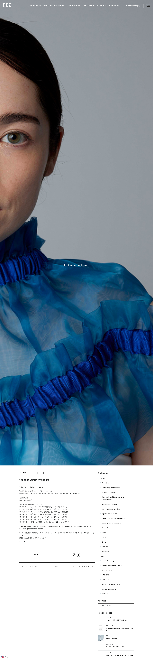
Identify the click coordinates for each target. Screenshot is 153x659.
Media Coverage (108, 561)
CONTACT (114, 6)
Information (32, 473)
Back (56, 567)
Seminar (105, 547)
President (105, 483)
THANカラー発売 (111, 638)
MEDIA (103, 556)
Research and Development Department (113, 498)
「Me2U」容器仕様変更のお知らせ (116, 620)
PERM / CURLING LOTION (111, 584)
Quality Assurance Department (114, 518)
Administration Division (111, 509)
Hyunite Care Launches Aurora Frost (120, 655)
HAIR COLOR (106, 580)
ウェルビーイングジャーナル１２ (116, 647)
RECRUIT (101, 6)
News (104, 533)
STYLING (105, 594)
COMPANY (89, 6)
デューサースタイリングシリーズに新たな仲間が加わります (84, 567)
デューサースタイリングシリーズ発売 (33, 567)
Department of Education (112, 523)
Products (105, 551)
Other (40, 473)
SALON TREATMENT (109, 589)
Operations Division (109, 514)
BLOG (103, 478)
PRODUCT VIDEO (107, 570)
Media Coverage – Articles (112, 566)
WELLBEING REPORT (54, 6)
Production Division (109, 504)
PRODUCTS (35, 6)
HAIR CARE (106, 575)
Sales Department (109, 492)
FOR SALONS (74, 6)
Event (104, 542)
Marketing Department (111, 488)
